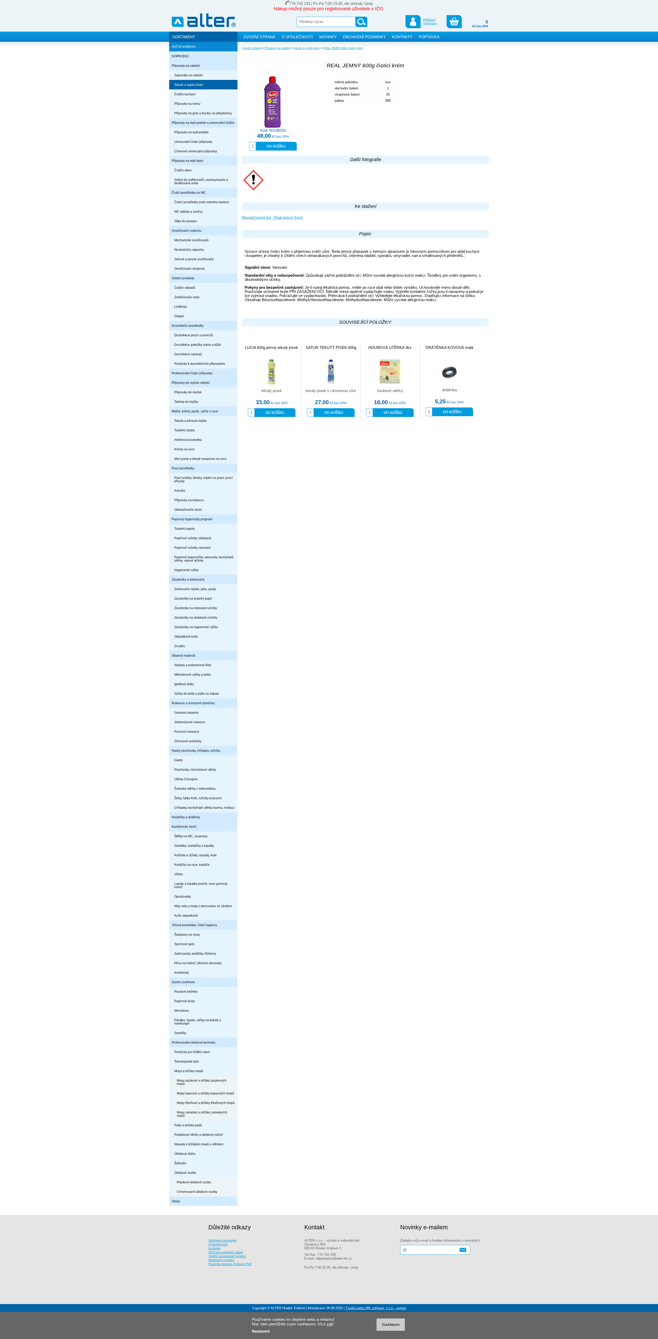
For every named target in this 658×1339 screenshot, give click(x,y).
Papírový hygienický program (192, 519)
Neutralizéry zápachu (189, 249)
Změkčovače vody (186, 297)
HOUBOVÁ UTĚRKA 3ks (390, 348)
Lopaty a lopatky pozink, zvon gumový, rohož (201, 885)
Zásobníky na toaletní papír (193, 598)
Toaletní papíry (184, 528)
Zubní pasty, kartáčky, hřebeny (195, 953)
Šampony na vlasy (187, 934)
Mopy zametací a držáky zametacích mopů (202, 1114)
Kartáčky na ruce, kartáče (191, 864)
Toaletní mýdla (184, 430)
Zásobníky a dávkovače (188, 579)
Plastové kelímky (186, 991)
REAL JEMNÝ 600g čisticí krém (343, 48)
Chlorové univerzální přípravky (195, 151)
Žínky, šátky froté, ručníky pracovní (198, 798)
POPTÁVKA (429, 37)
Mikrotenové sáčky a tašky (192, 674)
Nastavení (261, 1331)
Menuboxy (181, 1010)
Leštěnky (180, 306)
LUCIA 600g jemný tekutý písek (271, 348)
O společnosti (217, 1244)
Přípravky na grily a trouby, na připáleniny (203, 113)
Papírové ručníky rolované (192, 547)
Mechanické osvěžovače (191, 240)
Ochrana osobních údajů (225, 1252)
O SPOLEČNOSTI (297, 37)
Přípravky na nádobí (186, 65)
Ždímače (180, 1163)
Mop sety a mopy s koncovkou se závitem (203, 906)
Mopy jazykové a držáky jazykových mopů (201, 1082)
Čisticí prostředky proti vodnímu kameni (201, 202)
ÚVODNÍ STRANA (259, 37)
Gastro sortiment (183, 982)
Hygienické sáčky (186, 570)
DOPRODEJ (180, 56)
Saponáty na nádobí (188, 75)
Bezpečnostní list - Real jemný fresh (272, 218)
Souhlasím (391, 1324)
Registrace (430, 23)
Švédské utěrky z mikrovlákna (195, 788)
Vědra (178, 874)
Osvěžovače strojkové (189, 268)
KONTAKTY (402, 37)
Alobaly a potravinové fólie (192, 665)
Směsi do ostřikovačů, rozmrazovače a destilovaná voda (201, 181)
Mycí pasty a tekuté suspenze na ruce (200, 458)
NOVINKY (328, 37)
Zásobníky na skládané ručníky (195, 617)
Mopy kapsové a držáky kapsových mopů (205, 1093)
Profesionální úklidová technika (193, 1042)
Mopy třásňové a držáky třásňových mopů (206, 1102)
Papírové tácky (184, 1001)
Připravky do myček (188, 392)
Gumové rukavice (186, 712)
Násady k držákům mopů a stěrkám (198, 1144)
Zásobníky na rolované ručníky (195, 608)
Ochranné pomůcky (188, 741)
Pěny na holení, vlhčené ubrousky (198, 963)
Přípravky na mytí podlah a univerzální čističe (203, 122)
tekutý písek (271, 391)
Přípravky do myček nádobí (190, 382)
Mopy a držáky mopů (188, 1071)
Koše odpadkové (186, 915)
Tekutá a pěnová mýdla (190, 420)
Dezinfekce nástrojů (188, 354)
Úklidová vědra (184, 1153)
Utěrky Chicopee (186, 779)
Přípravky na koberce (189, 500)
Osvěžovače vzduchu (187, 230)
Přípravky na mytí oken (187, 160)
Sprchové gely (184, 944)
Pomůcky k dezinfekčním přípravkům (199, 363)
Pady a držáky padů (188, 1125)
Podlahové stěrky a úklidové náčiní (198, 1134)
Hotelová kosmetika (188, 439)
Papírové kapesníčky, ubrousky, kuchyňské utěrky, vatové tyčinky (204, 558)
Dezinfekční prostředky (188, 325)
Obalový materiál (183, 655)
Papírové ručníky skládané (192, 538)
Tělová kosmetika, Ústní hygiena (194, 925)
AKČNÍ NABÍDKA (184, 46)
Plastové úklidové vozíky (194, 1182)
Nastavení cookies (221, 1260)
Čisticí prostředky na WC (189, 192)
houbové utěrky (390, 391)
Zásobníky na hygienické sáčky (196, 627)
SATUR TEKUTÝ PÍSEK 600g (331, 348)
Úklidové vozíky (185, 1172)
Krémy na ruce (184, 449)
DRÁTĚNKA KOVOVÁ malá (449, 348)
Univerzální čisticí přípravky (193, 141)
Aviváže (179, 490)
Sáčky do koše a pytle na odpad (196, 693)
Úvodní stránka (251, 48)
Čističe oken (182, 170)
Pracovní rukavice (186, 731)
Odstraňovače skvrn (188, 509)
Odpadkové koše (186, 636)
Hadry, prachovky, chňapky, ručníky (196, 750)
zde (329, 1324)
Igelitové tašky (184, 684)
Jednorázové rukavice (189, 722)
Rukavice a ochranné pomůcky (193, 703)
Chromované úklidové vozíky (197, 1191)
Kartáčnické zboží (184, 826)
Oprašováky (182, 896)
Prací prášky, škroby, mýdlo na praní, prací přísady (203, 479)
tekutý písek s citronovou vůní (331, 391)
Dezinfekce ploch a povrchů (193, 335)
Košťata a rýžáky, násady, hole (195, 855)
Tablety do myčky (186, 401)
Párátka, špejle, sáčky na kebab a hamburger (197, 1021)
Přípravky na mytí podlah (191, 132)
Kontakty (214, 1248)
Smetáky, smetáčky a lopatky (194, 845)
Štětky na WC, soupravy (190, 836)
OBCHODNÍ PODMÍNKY (364, 37)
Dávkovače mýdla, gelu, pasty (195, 589)
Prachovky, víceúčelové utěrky (195, 769)
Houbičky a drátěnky (186, 817)
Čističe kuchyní (184, 94)
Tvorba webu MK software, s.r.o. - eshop (375, 1308)
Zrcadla (179, 646)
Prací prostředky (183, 468)
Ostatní (179, 316)
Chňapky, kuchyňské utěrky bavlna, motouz (204, 807)
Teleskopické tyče (186, 1061)
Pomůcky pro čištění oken (192, 1052)
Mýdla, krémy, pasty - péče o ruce (195, 411)
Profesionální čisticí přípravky (192, 373)
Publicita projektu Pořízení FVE (230, 1264)
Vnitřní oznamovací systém (227, 1256)
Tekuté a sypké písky (188, 84)
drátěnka (449, 390)
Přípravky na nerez (187, 103)
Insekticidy (181, 972)
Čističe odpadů (184, 287)
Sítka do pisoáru (185, 221)
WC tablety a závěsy (188, 211)
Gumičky (180, 1033)
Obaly (176, 1201)
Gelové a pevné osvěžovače (194, 259)
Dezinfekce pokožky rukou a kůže (197, 344)
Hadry (178, 760)
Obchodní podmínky (222, 1240)
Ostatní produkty (183, 278)
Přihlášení (429, 19)
